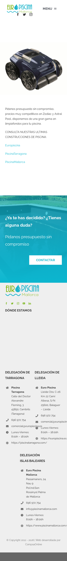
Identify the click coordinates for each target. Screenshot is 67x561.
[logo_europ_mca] (19, 5)
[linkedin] (30, 303)
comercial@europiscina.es (26, 426)
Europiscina (12, 145)
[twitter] (24, 14)
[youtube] (24, 303)
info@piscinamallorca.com (41, 509)
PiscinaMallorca (15, 162)
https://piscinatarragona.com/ (29, 442)
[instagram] (30, 14)
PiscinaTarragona (16, 153)
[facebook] (17, 14)
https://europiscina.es (53, 438)
